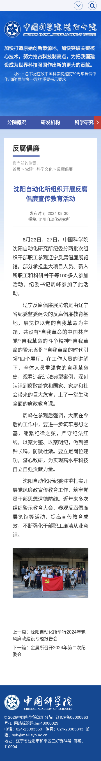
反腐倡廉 (65, 169)
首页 (16, 169)
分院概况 (16, 122)
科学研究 (84, 122)
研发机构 (50, 122)
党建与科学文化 (38, 169)
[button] (97, 123)
